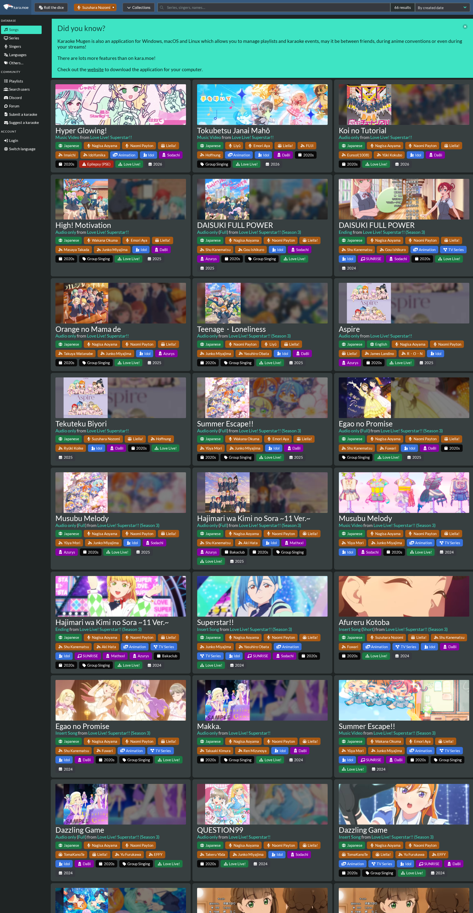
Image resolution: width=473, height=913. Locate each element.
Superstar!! (215, 622)
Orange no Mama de (88, 328)
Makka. (209, 726)
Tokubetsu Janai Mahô (233, 130)
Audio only (349, 137)
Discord (15, 97)
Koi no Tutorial (363, 130)
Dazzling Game (79, 829)
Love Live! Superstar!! (111, 137)
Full (223, 232)
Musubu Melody (82, 518)
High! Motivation (83, 224)
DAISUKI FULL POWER (235, 224)
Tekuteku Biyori (81, 423)
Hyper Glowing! (81, 130)
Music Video (67, 137)
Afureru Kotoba (364, 622)
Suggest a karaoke (23, 122)
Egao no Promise (366, 423)
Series (13, 38)
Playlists (15, 81)
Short (368, 629)
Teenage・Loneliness (231, 328)
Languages (17, 54)
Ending (345, 232)
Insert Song (208, 629)
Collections (141, 7)
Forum (13, 106)
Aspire (349, 328)
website (95, 69)
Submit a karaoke (22, 114)
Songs (13, 29)
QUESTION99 (220, 829)
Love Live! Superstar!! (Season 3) (270, 232)
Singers (14, 46)
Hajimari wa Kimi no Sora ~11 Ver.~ (253, 518)
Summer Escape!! (225, 423)
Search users (19, 89)
